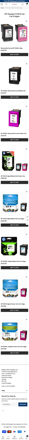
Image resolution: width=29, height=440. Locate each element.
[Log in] (23, 4)
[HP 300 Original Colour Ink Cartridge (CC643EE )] (14, 289)
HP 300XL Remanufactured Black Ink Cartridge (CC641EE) (13, 90)
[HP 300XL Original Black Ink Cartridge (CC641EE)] (14, 246)
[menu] (2, 4)
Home (2, 8)
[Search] (6, 4)
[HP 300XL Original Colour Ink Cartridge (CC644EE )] (14, 331)
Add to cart (14, 54)
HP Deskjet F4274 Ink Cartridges (14, 8)
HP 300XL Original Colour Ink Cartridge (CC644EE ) (13, 346)
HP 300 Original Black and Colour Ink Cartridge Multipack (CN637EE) (13, 176)
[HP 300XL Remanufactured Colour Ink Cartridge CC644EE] (14, 118)
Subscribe (23, 404)
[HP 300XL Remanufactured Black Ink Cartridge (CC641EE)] (14, 75)
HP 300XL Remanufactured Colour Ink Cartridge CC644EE (13, 133)
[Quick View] (26, 21)
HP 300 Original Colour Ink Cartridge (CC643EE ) (13, 304)
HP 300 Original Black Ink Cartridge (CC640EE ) (12, 218)
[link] (8, 437)
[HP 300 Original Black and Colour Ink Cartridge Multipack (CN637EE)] (14, 161)
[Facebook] (3, 410)
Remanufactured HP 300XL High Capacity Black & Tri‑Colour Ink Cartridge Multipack (14, 48)
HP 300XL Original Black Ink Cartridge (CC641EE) (13, 261)
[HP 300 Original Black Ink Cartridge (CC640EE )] (14, 203)
